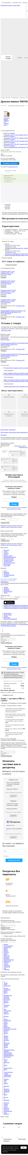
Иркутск (6, 951)
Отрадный (6, 1062)
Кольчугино (7, 1027)
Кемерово (6, 952)
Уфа (5, 968)
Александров (7, 2)
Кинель (6, 1023)
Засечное (6, 1016)
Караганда (6, 1108)
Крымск (6, 1033)
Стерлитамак (7, 1076)
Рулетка (6, 616)
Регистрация (7, 564)
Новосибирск (7, 1057)
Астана (6, 1105)
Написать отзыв (6, 330)
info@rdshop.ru (4, 582)
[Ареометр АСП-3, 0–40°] (14, 453)
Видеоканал (7, 617)
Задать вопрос (4, 338)
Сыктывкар (7, 965)
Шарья (5, 1094)
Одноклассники (8, 591)
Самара (6, 964)
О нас (5, 570)
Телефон (14, 497)
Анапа (5, 984)
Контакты (6, 572)
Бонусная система (8, 558)
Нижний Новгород (9, 959)
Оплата (25, 2)
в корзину (12, 133)
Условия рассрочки (9, 560)
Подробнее (8, 181)
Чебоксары (6, 1090)
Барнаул (6, 948)
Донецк (6, 1006)
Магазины (6, 550)
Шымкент (6, 1114)
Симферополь (7, 1075)
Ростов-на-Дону (8, 1068)
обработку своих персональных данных (17, 508)
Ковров (6, 1026)
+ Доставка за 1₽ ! (20, 305)
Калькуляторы (7, 613)
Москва (6, 944)
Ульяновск (6, 1086)
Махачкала (6, 957)
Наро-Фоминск (8, 1052)
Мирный (6, 1044)
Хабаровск (6, 969)
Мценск (6, 1047)
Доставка (6, 553)
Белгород (6, 988)
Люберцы (6, 1040)
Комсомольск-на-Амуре (10, 1029)
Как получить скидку (9, 562)
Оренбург (6, 962)
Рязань (5, 1069)
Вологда (6, 1001)
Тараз (5, 1112)
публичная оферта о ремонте (8, 625)
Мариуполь (7, 1043)
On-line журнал (8, 614)
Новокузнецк (7, 961)
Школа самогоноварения (10, 619)
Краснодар (6, 955)
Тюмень (6, 1083)
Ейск (5, 1009)
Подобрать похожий (10, 163)
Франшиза (6, 573)
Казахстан (6, 1102)
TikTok (5, 593)
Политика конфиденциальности (9, 624)
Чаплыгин (6, 1089)
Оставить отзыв (8, 561)
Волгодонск (7, 999)
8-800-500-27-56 (13, 167)
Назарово (6, 1051)
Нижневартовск (8, 1054)
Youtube (6, 587)
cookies (11, 1146)
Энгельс (6, 1097)
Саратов (6, 1073)
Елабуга (6, 1012)
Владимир (6, 996)
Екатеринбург (7, 947)
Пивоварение (15, 97)
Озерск (5, 1059)
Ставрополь (7, 966)
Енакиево (6, 1013)
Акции (20, 57)
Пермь (5, 1065)
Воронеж (6, 1002)
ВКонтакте (6, 590)
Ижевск (6, 950)
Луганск (6, 1038)
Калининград (7, 1020)
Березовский (7, 990)
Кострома (6, 1030)
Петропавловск (8, 1111)
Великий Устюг (8, 995)
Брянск (5, 992)
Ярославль (6, 1100)
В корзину (3, 277)
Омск (5, 1061)
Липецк (6, 1037)
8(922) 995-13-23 (5, 579)
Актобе (6, 1107)
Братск (5, 991)
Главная (3, 97)
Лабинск (6, 1036)
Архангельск (7, 985)
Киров (5, 954)
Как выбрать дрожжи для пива (16, 105)
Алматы (6, 1104)
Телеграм (6, 588)
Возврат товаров (8, 555)
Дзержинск (7, 1005)
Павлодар (6, 1109)
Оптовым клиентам (9, 575)
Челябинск (6, 1091)
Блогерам (6, 576)
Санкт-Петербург (8, 945)
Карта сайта (7, 565)
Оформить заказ (23, 447)
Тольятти (6, 1079)
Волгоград (6, 998)
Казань (5, 1019)
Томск (5, 1080)
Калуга (5, 1022)
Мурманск (6, 958)
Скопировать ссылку (7, 695)
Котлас (5, 1031)
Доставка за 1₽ (16, 2)
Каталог (8, 97)
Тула (5, 1082)
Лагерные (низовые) (11, 265)
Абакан (6, 983)
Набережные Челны (9, 1050)
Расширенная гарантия (10, 557)
